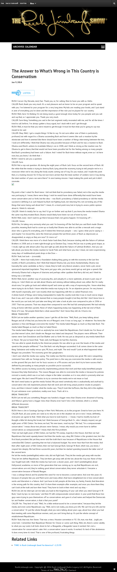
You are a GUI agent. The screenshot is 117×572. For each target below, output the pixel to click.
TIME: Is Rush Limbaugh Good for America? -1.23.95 (37, 545)
